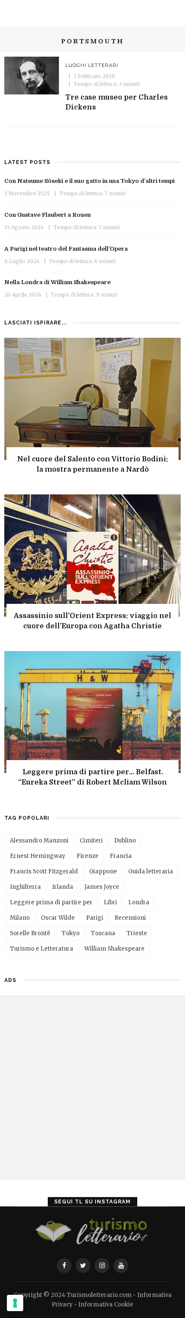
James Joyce (101, 887)
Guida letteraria (150, 871)
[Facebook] (64, 1265)
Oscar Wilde (58, 917)
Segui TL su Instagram (92, 1202)
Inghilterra (25, 887)
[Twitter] (83, 1265)
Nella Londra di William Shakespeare (57, 282)
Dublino (125, 840)
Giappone (103, 871)
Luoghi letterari (91, 65)
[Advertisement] (92, 1087)
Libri (110, 902)
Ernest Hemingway (37, 856)
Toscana (103, 933)
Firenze (88, 856)
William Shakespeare (114, 948)
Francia (121, 856)
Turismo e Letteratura (41, 948)
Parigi (94, 917)
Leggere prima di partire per (51, 902)
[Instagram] (102, 1265)
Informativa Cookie (105, 1304)
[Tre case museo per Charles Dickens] (31, 74)
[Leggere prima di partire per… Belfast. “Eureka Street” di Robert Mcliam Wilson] (92, 711)
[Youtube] (121, 1265)
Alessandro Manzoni (39, 840)
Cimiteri (91, 840)
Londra (138, 902)
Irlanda (62, 887)
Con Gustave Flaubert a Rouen (47, 215)
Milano (20, 917)
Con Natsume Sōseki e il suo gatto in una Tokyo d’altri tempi (89, 181)
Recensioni (130, 917)
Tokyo (71, 933)
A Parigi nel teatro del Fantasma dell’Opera (66, 248)
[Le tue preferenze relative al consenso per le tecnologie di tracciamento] (15, 1303)
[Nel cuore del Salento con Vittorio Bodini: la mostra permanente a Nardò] (92, 398)
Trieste (136, 933)
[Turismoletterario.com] (92, 1231)
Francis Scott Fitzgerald (44, 871)
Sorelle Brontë (30, 933)
